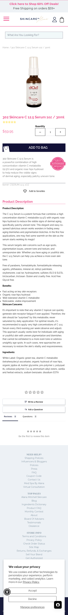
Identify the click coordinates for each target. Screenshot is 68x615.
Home (6, 47)
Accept (32, 590)
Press (34, 468)
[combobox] (34, 35)
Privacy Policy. (31, 582)
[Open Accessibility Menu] (7, 592)
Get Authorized (34, 558)
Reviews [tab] (8, 416)
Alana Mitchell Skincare (34, 497)
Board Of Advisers (34, 518)
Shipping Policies (34, 458)
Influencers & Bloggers (34, 461)
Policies (34, 465)
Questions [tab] (28, 416)
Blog (34, 500)
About (34, 515)
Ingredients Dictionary (34, 504)
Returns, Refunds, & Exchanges (34, 550)
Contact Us (34, 479)
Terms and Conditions (34, 536)
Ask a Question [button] (35, 409)
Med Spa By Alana (34, 483)
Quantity (40, 126)
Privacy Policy (34, 540)
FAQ (34, 472)
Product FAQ (34, 508)
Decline (32, 599)
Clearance (34, 526)
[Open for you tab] (58, 605)
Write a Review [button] (35, 401)
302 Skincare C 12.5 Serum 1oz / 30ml (30, 47)
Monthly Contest (34, 511)
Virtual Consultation (34, 487)
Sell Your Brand (34, 554)
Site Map (34, 547)
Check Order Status (34, 543)
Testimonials (34, 522)
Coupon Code (34, 476)
